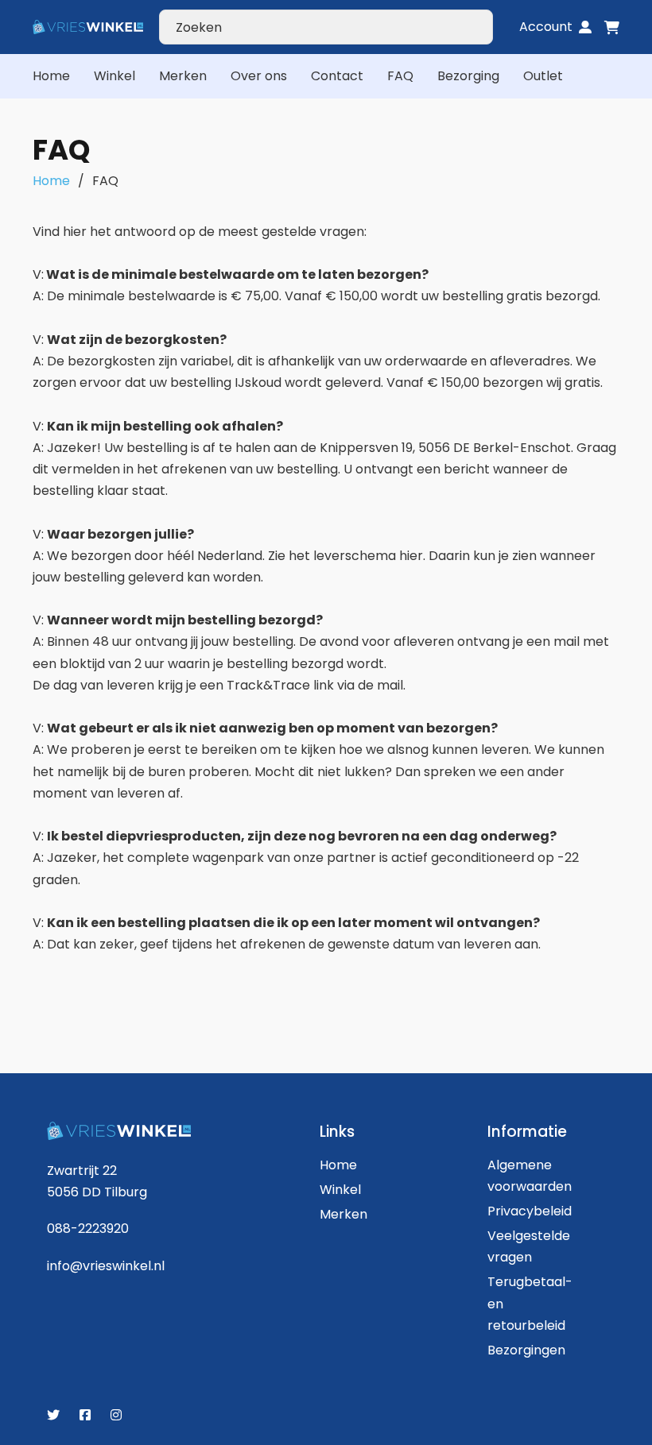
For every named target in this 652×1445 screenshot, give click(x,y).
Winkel (114, 76)
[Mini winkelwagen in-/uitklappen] (611, 27)
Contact (337, 76)
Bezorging (468, 76)
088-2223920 (88, 1228)
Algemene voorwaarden (519, 1176)
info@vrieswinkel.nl (106, 1266)
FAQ (400, 76)
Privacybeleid (519, 1211)
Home (51, 76)
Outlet (543, 76)
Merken (183, 76)
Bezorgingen (519, 1350)
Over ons (259, 76)
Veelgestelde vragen (519, 1246)
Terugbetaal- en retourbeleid (519, 1303)
